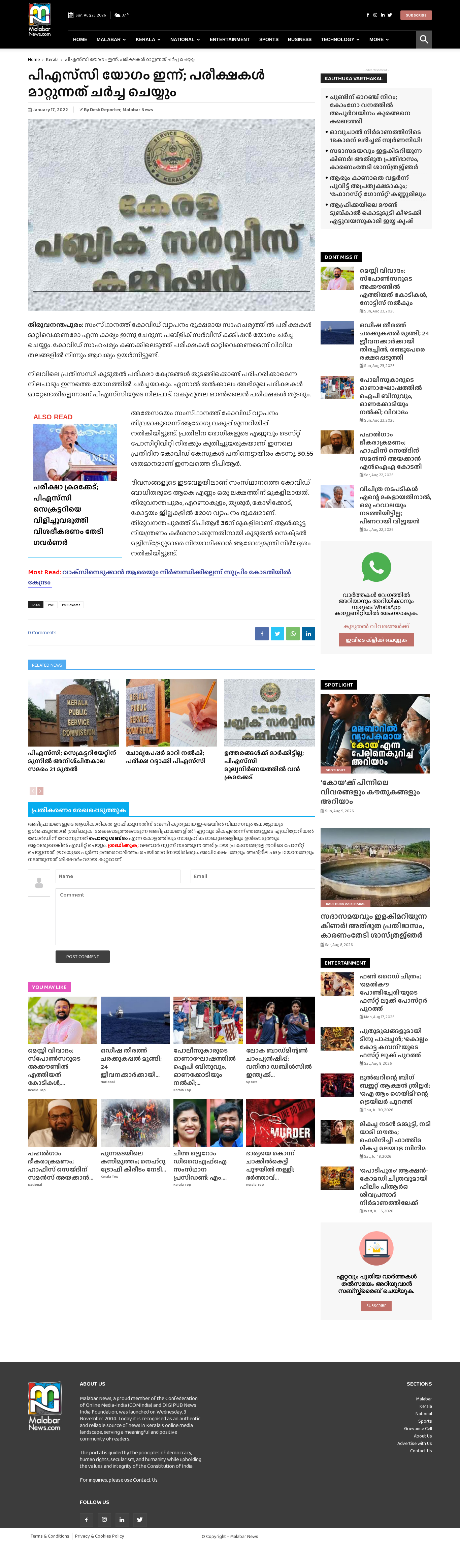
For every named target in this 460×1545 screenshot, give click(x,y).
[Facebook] (367, 15)
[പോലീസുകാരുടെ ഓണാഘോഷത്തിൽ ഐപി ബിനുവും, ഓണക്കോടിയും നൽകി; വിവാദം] (208, 1020)
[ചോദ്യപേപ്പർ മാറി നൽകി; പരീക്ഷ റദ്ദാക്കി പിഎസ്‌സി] (171, 713)
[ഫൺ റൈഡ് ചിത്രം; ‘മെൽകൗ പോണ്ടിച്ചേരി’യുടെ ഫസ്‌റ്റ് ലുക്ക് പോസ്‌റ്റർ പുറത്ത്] (337, 984)
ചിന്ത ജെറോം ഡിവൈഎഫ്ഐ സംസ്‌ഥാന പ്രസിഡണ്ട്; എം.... (200, 1165)
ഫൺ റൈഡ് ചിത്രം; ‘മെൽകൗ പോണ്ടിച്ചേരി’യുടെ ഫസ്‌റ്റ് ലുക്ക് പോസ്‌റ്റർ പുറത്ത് (393, 992)
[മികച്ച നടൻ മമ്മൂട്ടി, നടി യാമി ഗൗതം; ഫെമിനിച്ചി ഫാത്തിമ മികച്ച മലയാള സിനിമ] (337, 1132)
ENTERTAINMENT (345, 963)
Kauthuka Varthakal (345, 903)
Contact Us (145, 1480)
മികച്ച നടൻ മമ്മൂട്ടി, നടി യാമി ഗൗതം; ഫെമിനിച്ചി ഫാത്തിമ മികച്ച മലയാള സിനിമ (395, 1136)
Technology (337, 39)
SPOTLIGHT (339, 684)
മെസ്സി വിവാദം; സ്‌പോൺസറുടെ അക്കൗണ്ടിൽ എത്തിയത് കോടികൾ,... (54, 1066)
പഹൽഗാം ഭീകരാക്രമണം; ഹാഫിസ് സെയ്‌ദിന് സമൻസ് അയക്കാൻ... (60, 1165)
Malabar (109, 39)
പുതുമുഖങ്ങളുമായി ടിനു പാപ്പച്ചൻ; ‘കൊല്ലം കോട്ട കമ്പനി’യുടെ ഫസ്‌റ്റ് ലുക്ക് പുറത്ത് (394, 1043)
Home (80, 39)
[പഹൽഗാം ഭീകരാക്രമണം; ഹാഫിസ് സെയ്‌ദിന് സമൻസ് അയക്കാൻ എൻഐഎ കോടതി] (62, 1123)
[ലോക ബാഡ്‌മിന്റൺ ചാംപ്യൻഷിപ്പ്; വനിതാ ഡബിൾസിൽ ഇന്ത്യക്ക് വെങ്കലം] (281, 1020)
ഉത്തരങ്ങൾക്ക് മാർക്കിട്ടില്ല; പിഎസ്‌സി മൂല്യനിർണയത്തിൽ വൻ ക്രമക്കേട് (264, 765)
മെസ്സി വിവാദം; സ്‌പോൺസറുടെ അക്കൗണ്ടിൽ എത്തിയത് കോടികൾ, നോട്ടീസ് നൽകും (393, 286)
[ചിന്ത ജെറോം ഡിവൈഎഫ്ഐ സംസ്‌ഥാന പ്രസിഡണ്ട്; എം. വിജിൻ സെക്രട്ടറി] (208, 1123)
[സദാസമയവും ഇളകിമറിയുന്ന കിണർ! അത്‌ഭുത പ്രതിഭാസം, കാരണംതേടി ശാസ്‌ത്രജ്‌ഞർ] (376, 867)
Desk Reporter (105, 109)
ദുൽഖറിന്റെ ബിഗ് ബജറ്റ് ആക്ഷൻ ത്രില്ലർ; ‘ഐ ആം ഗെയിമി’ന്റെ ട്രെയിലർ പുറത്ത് (395, 1089)
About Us (423, 1435)
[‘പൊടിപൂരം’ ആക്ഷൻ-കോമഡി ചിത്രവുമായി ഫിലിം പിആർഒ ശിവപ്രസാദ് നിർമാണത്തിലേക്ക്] (337, 1178)
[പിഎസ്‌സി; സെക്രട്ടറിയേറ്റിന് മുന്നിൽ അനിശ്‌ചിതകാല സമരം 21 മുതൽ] (73, 713)
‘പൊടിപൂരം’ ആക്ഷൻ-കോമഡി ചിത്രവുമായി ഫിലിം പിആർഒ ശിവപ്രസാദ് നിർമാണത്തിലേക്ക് (394, 1186)
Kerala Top (37, 1090)
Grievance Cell (418, 1428)
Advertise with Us (414, 1443)
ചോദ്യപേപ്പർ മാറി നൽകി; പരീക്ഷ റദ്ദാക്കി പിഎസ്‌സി (165, 756)
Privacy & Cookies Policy (99, 1536)
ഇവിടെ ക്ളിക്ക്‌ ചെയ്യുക (376, 640)
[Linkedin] (382, 15)
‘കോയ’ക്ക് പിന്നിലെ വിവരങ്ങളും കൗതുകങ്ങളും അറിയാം (370, 792)
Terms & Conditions (50, 1536)
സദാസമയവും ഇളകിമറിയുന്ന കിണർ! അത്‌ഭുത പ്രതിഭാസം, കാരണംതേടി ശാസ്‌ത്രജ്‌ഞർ (376, 159)
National (182, 39)
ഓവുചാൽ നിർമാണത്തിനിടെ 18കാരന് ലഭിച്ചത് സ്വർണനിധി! (376, 136)
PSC (51, 604)
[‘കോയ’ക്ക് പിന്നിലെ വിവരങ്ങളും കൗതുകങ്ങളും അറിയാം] (376, 734)
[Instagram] (375, 15)
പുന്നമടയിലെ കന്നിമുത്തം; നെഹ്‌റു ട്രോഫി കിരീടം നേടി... (133, 1161)
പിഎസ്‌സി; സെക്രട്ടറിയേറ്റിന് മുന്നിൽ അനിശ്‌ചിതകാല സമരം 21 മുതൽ (72, 761)
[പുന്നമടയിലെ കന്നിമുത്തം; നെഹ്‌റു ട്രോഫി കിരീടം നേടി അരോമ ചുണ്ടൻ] (135, 1123)
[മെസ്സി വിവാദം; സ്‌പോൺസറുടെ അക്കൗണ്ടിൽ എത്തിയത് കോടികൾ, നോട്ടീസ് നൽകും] (62, 1020)
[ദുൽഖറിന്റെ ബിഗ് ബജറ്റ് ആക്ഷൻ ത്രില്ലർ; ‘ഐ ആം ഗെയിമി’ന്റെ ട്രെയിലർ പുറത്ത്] (337, 1085)
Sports (268, 39)
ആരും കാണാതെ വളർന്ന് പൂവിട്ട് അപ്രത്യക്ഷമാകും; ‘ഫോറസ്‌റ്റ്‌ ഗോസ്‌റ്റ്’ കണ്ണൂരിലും (378, 186)
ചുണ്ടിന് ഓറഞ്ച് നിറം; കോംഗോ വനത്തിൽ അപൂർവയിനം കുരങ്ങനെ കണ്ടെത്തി (370, 109)
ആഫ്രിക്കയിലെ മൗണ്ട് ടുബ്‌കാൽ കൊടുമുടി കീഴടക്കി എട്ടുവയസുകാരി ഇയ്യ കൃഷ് (376, 212)
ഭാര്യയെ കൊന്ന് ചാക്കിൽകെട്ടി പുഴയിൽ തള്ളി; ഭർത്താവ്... (270, 1165)
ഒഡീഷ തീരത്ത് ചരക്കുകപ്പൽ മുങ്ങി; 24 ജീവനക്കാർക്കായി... (131, 1062)
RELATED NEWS (47, 665)
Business (299, 39)
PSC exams (71, 604)
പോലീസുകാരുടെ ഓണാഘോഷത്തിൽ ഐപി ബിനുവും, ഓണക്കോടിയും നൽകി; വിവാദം (391, 396)
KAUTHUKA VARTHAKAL (354, 78)
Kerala (145, 39)
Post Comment (82, 956)
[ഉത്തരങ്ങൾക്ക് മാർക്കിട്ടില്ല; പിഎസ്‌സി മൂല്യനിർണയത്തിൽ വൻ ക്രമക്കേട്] (269, 713)
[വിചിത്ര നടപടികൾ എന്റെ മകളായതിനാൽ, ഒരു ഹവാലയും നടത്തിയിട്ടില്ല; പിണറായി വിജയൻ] (337, 496)
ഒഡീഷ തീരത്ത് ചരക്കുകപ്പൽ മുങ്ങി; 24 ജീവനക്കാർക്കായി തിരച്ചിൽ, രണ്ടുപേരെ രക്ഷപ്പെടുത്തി (394, 341)
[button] (424, 40)
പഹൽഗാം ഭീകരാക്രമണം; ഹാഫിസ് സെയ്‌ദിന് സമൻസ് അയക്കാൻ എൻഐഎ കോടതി (391, 450)
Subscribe (416, 15)
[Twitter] (390, 15)
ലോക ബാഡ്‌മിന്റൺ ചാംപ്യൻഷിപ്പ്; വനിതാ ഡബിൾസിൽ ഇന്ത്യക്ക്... (279, 1062)
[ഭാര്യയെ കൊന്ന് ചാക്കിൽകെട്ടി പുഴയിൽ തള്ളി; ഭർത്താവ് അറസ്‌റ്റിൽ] (281, 1123)
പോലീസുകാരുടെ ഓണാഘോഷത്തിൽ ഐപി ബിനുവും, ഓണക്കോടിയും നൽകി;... (204, 1066)
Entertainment (230, 39)
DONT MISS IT (341, 257)
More (376, 39)
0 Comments (42, 632)
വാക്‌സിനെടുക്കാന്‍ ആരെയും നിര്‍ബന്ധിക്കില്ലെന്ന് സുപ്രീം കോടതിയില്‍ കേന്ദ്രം (159, 577)
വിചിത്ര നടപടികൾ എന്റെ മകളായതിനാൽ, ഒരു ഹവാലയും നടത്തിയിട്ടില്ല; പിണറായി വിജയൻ (395, 505)
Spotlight (336, 769)
